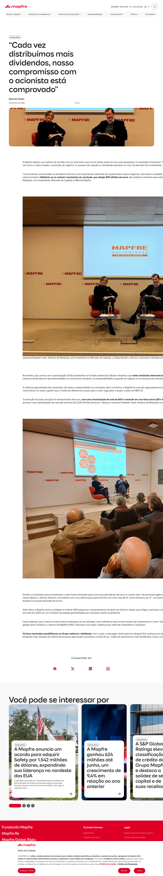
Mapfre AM (88, 833)
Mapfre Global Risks (19, 839)
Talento (134, 14)
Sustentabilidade (95, 14)
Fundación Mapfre (17, 827)
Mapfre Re (10, 833)
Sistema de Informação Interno (138, 833)
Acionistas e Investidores (39, 14)
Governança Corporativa (68, 14)
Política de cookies (108, 864)
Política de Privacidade (134, 837)
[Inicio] (16, 6)
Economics (150, 14)
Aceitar (139, 871)
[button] (155, 7)
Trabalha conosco (91, 837)
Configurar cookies (27, 871)
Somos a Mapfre (13, 14)
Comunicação (116, 14)
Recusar (124, 871)
